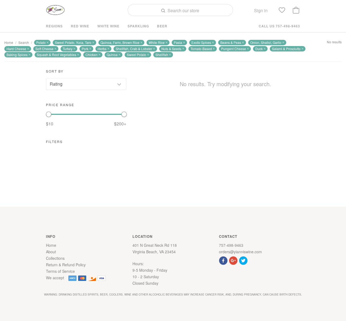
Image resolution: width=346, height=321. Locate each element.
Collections (55, 258)
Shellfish (161, 54)
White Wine (108, 26)
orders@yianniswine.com (240, 251)
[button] (224, 260)
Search (23, 42)
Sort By (55, 71)
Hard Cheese (16, 48)
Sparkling (138, 26)
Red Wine (80, 26)
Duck (259, 48)
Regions (54, 26)
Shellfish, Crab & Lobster (134, 48)
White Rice (157, 42)
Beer (162, 26)
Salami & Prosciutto (286, 48)
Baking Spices (17, 54)
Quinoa (112, 54)
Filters (54, 141)
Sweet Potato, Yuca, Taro (73, 42)
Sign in (261, 10)
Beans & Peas (230, 42)
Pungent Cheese (233, 48)
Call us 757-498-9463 (279, 26)
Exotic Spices (201, 42)
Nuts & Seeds (171, 48)
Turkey (67, 48)
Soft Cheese (44, 48)
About (51, 251)
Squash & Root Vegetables (56, 54)
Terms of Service (60, 271)
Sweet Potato (136, 54)
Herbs (102, 48)
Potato (41, 42)
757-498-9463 (231, 245)
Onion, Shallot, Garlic (265, 42)
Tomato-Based (201, 48)
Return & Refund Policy (66, 264)
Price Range (60, 104)
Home (8, 42)
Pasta (178, 42)
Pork (85, 48)
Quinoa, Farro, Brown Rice (120, 42)
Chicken (91, 54)
